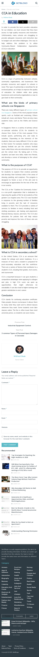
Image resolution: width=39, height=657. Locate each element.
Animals (4, 567)
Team (10, 646)
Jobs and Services (17, 587)
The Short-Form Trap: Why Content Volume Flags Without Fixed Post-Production (24, 479)
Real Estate (31, 581)
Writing (29, 607)
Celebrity (5, 584)
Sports (29, 590)
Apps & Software (5, 571)
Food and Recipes (17, 568)
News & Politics (17, 609)
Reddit (29, 584)
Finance (4, 605)
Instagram (17, 583)
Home (3, 9)
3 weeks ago (16, 473)
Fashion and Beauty (6, 601)
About (3, 646)
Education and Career (13, 9)
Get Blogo (16, 652)
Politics (29, 578)
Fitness (4, 608)
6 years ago (16, 527)
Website (4, 427)
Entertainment (7, 597)
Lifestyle (17, 594)
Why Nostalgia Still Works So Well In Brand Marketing (23, 489)
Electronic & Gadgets (6, 593)
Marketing (17, 602)
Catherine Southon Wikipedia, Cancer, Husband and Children (22, 631)
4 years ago (16, 533)
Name (4, 409)
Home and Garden (18, 579)
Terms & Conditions (20, 648)
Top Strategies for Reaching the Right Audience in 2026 (23, 456)
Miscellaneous (19, 605)
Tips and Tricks (30, 597)
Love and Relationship (18, 598)
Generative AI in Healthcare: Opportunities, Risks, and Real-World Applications (22, 499)
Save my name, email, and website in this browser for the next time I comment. (18, 438)
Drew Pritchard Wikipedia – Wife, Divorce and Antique (23, 622)
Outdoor (30, 570)
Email (4, 418)
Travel (29, 601)
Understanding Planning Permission (24, 531)
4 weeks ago (16, 484)
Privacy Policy (19, 646)
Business (5, 581)
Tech (28, 593)
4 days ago (15, 460)
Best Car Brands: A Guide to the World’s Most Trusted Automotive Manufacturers (23, 510)
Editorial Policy (6, 648)
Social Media (31, 587)
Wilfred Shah (7, 17)
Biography (5, 578)
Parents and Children (31, 574)
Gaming (17, 572)
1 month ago (16, 504)
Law (15, 591)
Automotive (6, 575)
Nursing (29, 567)
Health (16, 575)
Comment (6, 382)
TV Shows (30, 604)
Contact (31, 648)
